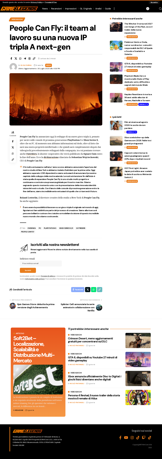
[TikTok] (138, 438)
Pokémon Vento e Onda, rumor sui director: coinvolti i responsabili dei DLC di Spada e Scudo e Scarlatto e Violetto (138, 48)
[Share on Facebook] (11, 58)
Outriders (31, 153)
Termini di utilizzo (48, 276)
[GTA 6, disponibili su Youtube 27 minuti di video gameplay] (116, 67)
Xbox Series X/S (66, 228)
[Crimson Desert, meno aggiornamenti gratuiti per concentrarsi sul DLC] (138, 340)
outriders (80, 228)
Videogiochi (17, 19)
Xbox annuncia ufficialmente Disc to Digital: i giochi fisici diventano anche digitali (94, 378)
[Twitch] (143, 438)
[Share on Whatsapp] (20, 58)
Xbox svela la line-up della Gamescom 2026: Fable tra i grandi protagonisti (137, 140)
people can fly (27, 232)
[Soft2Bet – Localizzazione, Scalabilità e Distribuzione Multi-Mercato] (38, 379)
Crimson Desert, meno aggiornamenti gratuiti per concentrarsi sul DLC (90, 340)
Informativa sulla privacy (35, 279)
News (48, 65)
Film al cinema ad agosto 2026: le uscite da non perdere (136, 125)
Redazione (19, 410)
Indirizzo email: (27, 258)
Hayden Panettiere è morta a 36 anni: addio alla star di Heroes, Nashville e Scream (138, 97)
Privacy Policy (36, 2)
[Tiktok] (149, 438)
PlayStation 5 (50, 228)
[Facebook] (120, 438)
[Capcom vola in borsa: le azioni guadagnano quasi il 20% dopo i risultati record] (116, 156)
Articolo (20, 333)
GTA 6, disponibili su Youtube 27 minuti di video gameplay (92, 359)
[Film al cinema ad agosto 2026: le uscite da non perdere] (116, 125)
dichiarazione (51, 157)
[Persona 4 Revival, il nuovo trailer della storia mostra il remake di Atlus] (138, 397)
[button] (154, 2)
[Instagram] (132, 438)
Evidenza (32, 228)
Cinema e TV (143, 104)
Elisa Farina (26, 65)
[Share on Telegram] (25, 58)
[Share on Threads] (29, 58)
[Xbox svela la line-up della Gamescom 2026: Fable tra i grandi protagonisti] (116, 140)
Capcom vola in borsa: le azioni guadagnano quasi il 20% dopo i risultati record (137, 156)
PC (40, 228)
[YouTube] (126, 438)
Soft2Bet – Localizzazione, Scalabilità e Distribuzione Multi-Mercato (33, 349)
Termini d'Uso (51, 2)
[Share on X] (16, 58)
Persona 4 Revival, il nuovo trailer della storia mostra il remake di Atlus (94, 397)
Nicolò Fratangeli (77, 346)
